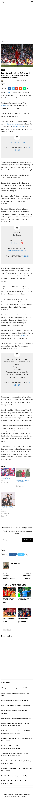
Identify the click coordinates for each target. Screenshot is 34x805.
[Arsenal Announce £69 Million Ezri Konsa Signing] (9, 612)
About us (10, 794)
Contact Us (8, 796)
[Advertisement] (17, 22)
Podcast (23, 336)
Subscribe (27, 540)
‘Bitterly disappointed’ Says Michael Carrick (14, 688)
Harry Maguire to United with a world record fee (26, 577)
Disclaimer (27, 794)
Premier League (18, 127)
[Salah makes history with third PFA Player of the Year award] (8, 499)
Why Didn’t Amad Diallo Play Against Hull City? (15, 700)
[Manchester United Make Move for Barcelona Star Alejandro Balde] (24, 612)
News (3, 69)
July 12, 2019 (25, 256)
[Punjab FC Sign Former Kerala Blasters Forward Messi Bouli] (24, 592)
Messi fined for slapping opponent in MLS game (15, 776)
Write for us (16, 796)
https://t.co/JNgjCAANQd (17, 142)
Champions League (13, 124)
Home (5, 794)
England (9, 93)
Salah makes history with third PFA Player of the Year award (7, 508)
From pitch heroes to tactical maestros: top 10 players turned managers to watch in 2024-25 (22, 479)
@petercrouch (16, 243)
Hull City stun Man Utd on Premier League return (15, 705)
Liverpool (4, 106)
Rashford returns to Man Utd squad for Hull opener (16, 718)
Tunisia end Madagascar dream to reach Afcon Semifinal (9, 577)
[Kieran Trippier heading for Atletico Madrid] (8, 472)
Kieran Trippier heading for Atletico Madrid (7, 477)
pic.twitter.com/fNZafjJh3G (17, 251)
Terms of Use (25, 796)
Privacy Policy (19, 794)
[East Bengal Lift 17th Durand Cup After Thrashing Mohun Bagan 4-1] (9, 592)
